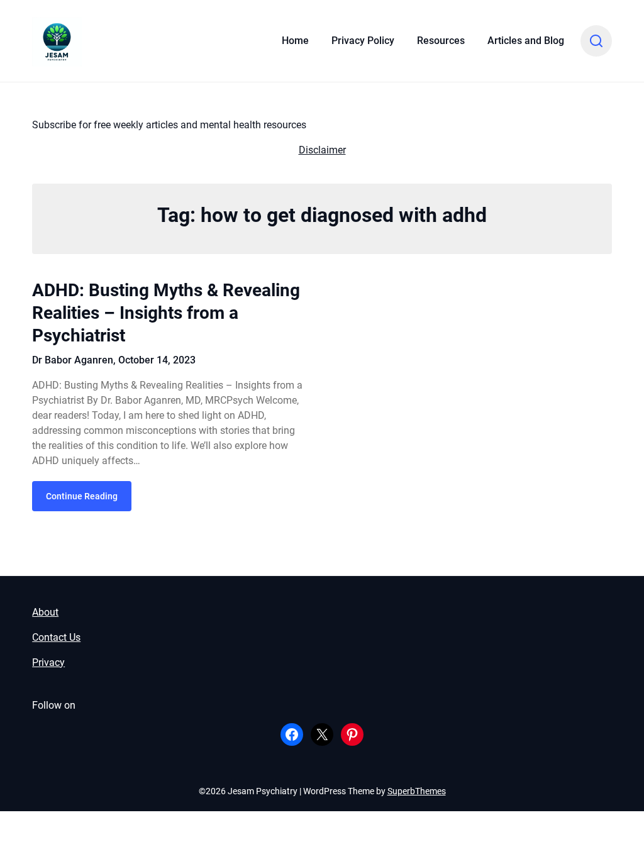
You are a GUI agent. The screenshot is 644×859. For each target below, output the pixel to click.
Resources (441, 41)
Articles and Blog (525, 41)
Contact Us (56, 637)
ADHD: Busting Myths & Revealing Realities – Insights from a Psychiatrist (166, 313)
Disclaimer (322, 150)
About (45, 612)
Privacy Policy (362, 41)
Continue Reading (82, 496)
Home (295, 41)
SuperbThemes (416, 791)
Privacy (48, 662)
